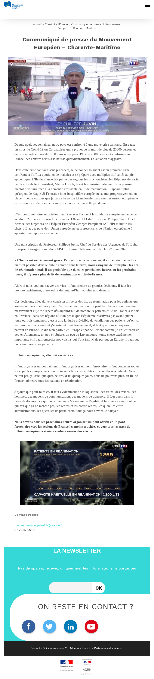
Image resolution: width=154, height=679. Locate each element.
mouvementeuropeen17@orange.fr (38, 525)
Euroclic (86, 648)
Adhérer (74, 648)
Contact (35, 648)
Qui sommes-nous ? (55, 648)
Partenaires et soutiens (108, 648)
